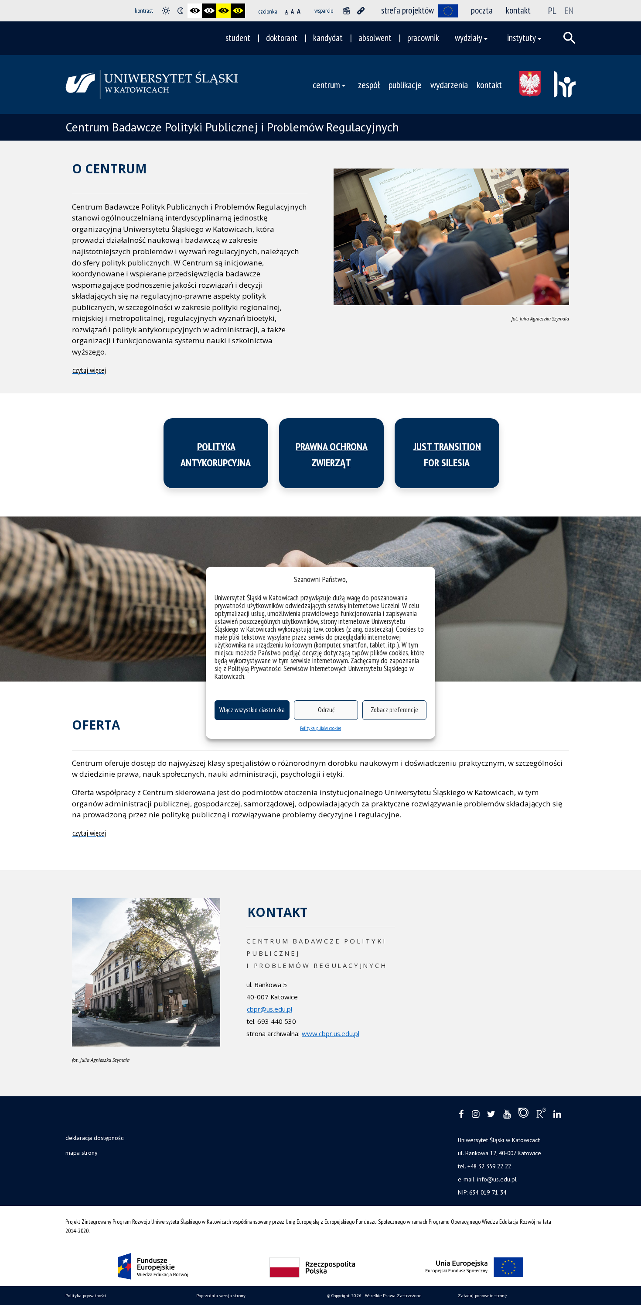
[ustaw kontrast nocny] (180, 10)
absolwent (375, 38)
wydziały (468, 38)
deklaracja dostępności (95, 1138)
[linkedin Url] (557, 1114)
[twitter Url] (491, 1114)
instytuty (521, 38)
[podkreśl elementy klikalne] (361, 10)
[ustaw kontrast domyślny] (166, 10)
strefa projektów (407, 10)
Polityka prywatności (85, 1295)
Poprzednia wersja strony (220, 1295)
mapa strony (81, 1153)
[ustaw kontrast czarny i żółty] (223, 10)
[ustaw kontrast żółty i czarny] (238, 10)
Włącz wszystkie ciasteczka (252, 710)
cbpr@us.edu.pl (269, 1009)
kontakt (518, 10)
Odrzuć (326, 710)
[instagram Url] (475, 1114)
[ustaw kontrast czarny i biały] (195, 10)
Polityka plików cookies (320, 728)
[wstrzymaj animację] (346, 10)
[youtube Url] (507, 1114)
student (237, 38)
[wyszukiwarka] (569, 38)
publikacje (405, 84)
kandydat (328, 38)
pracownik (423, 38)
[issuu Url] (523, 1115)
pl (552, 10)
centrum (326, 84)
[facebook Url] (461, 1114)
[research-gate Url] (541, 1115)
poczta (482, 10)
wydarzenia (449, 84)
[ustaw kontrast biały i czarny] (209, 10)
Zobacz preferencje (394, 710)
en (569, 10)
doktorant (281, 38)
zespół (369, 84)
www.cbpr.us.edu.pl (330, 1033)
